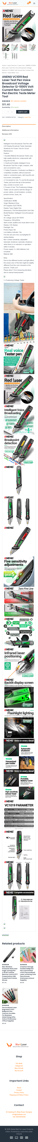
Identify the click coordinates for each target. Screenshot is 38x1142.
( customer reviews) (18, 101)
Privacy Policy (19, 1092)
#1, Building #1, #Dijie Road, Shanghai (19, 1112)
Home (4, 65)
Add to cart (22, 112)
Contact (19, 1090)
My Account (19, 1070)
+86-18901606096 (19, 1117)
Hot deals (19, 1063)
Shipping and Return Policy (19, 1095)
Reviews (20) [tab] (7, 134)
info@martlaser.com (19, 1114)
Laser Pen (21, 65)
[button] (32, 12)
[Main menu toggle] (34, 3)
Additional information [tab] (10, 130)
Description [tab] (6, 126)
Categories (19, 1066)
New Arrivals (19, 1068)
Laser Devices (12, 65)
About (19, 1088)
